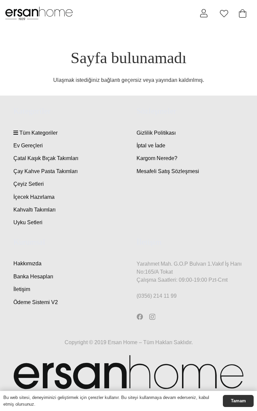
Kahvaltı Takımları (34, 210)
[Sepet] (242, 13)
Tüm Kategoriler (38, 133)
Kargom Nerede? (157, 158)
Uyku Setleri (27, 222)
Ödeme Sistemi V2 (35, 302)
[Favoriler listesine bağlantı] (224, 13)
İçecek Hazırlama (34, 197)
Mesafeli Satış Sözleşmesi (168, 171)
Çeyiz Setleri (28, 184)
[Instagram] (152, 316)
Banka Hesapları (33, 276)
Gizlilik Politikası (156, 133)
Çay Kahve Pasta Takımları (45, 171)
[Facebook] (140, 316)
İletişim (21, 289)
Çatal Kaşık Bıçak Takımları (45, 158)
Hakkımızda (27, 263)
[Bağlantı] (203, 13)
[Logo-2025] (39, 13)
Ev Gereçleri (28, 145)
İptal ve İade (151, 145)
